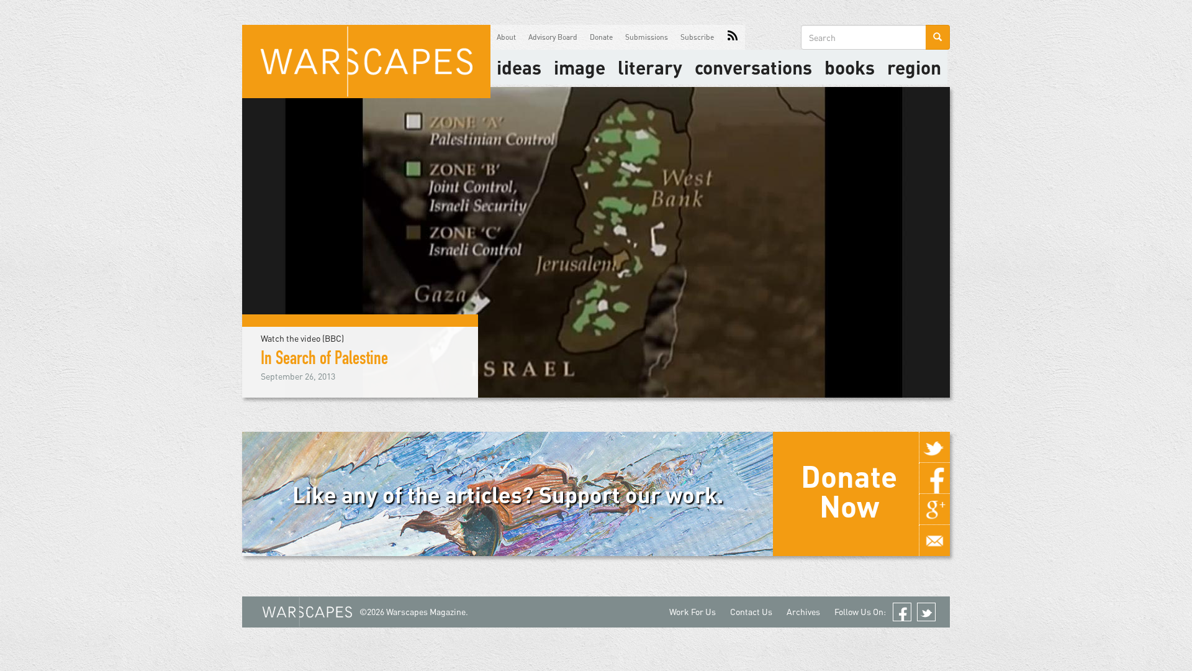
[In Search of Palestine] (596, 241)
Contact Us (751, 611)
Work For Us (692, 611)
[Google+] (934, 509)
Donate (601, 37)
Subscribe (697, 37)
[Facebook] (934, 478)
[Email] (934, 540)
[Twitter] (934, 447)
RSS (732, 37)
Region (914, 67)
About (506, 37)
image (579, 67)
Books (849, 67)
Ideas (519, 67)
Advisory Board (552, 37)
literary (650, 67)
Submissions (646, 37)
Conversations (753, 67)
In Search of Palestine (324, 360)
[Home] (366, 61)
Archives (803, 611)
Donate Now (849, 491)
